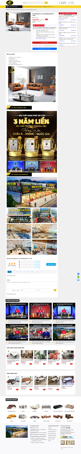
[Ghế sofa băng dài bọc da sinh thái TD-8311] (13, 380)
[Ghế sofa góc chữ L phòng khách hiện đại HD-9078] (27, 380)
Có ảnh (37, 271)
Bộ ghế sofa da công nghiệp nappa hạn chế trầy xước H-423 (67, 361)
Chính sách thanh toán (29, 6)
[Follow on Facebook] (61, 428)
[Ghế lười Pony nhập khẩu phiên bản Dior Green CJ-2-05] (40, 354)
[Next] (74, 358)
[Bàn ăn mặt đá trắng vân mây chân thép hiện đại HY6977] (13, 354)
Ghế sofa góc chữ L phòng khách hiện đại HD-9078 (26, 387)
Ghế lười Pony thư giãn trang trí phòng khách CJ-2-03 (53, 361)
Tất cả (9, 271)
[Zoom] (7, 30)
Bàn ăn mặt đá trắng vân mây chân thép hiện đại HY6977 (13, 361)
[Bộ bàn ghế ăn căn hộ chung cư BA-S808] (67, 380)
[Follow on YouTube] (69, 428)
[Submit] (46, 3)
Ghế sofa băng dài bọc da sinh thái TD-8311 (13, 387)
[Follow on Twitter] (66, 428)
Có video (32, 271)
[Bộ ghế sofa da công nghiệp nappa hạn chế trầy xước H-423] (67, 354)
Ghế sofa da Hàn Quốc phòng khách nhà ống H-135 (27, 361)
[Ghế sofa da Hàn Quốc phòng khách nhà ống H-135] (27, 354)
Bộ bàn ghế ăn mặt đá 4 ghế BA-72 (54, 386)
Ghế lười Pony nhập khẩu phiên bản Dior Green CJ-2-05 (40, 361)
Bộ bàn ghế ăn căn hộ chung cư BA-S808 (67, 387)
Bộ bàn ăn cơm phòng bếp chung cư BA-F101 (40, 387)
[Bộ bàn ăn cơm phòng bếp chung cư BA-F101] (40, 380)
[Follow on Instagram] (63, 428)
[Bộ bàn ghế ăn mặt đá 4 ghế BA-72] (54, 380)
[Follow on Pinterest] (67, 428)
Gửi (55, 290)
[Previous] (7, 358)
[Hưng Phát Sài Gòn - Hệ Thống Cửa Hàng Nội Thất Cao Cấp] (13, 2)
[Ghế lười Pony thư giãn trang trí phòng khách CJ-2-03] (54, 354)
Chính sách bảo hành (39, 6)
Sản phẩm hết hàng (15, 9)
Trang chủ (8, 9)
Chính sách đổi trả (49, 6)
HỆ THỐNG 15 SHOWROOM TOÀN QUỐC (68, 13)
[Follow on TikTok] (64, 428)
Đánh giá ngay (51, 264)
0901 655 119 (63, 3)
